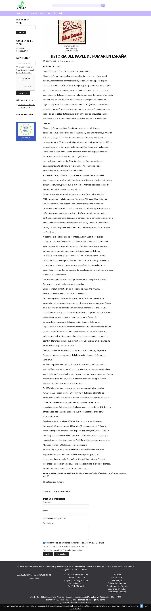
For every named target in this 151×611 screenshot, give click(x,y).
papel (48, 574)
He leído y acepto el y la (25, 70)
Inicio (20, 13)
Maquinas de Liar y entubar (76, 580)
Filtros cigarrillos (75, 583)
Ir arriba (117, 574)
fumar (27, 575)
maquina (36, 575)
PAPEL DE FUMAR (76, 586)
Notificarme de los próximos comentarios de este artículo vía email (74, 542)
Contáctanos (117, 577)
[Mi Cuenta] (54, 13)
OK (141, 606)
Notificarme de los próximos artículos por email (66, 546)
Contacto (45, 13)
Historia (21, 48)
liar (31, 575)
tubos (37, 578)
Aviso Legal (117, 580)
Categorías (31, 13)
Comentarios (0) (67, 61)
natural (42, 575)
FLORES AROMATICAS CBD (76, 574)
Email (45, 510)
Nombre (46, 502)
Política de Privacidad (23, 73)
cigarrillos (20, 575)
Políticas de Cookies (117, 591)
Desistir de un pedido (117, 589)
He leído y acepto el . (63, 550)
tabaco (32, 578)
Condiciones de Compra (117, 586)
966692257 (104, 597)
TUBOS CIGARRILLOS (75, 577)
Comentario (48, 523)
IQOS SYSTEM (23, 51)
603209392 (116, 597)
